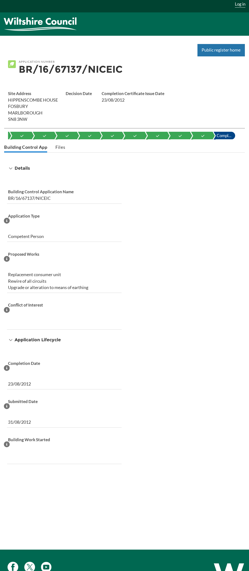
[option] (22, 136)
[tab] (25, 147)
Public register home (221, 50)
